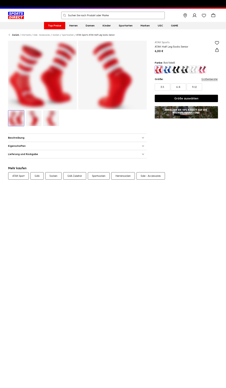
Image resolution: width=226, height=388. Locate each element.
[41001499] (176, 70)
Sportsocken (68, 35)
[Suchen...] (64, 15)
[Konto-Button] (194, 15)
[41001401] (194, 70)
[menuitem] (54, 25)
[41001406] (202, 70)
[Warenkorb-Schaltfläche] (213, 15)
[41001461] (159, 70)
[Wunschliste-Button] (204, 15)
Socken (56, 35)
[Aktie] (217, 50)
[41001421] (167, 70)
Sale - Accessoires (41, 35)
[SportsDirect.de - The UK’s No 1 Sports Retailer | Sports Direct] (16, 15)
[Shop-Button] (185, 15)
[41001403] (185, 70)
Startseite (26, 35)
